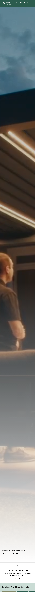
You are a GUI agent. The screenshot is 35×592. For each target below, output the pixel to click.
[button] (15, 578)
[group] (17, 281)
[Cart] (28, 3)
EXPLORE (4, 556)
